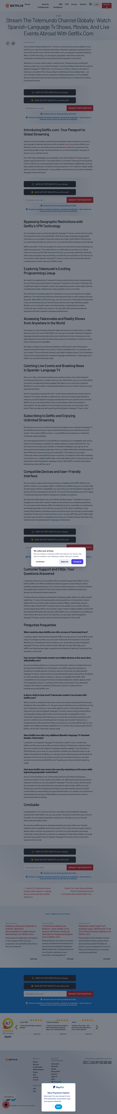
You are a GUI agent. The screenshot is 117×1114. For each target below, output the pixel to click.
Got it (58, 1107)
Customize (40, 562)
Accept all (77, 562)
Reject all (64, 562)
